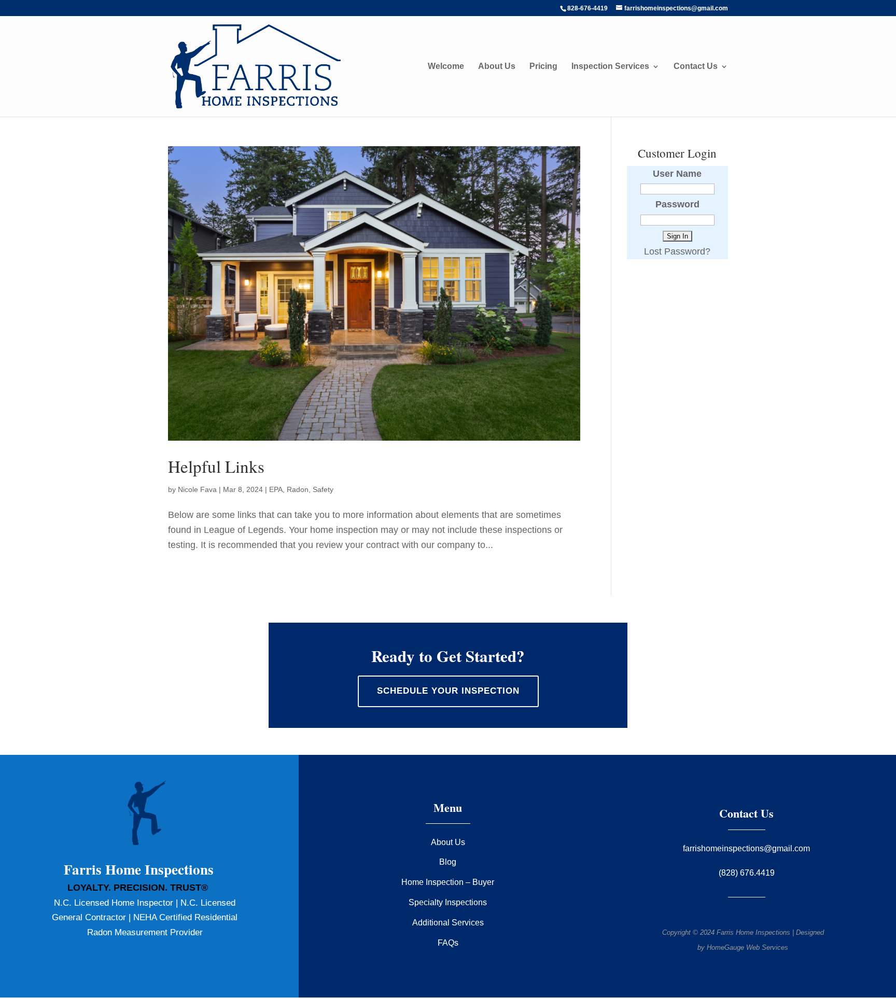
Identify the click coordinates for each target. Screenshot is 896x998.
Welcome (446, 67)
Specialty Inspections (448, 902)
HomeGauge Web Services (747, 947)
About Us (496, 67)
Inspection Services (610, 67)
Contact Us (696, 67)
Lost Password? (677, 251)
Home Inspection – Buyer (447, 882)
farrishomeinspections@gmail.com (746, 848)
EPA (276, 489)
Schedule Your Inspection (448, 691)
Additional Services (448, 922)
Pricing (543, 67)
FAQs (448, 942)
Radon (298, 489)
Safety (323, 489)
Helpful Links (216, 466)
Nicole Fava (197, 489)
